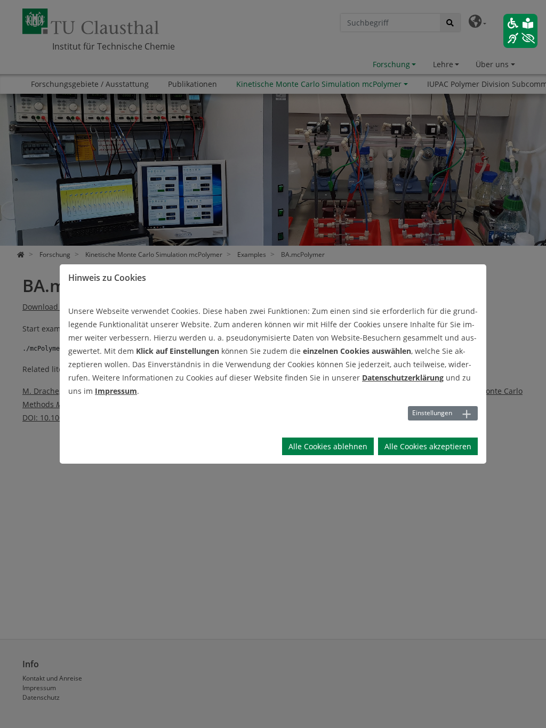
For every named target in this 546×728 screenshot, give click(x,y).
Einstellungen (432, 412)
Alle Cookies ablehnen (327, 446)
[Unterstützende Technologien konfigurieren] (520, 31)
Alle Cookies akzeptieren (427, 446)
